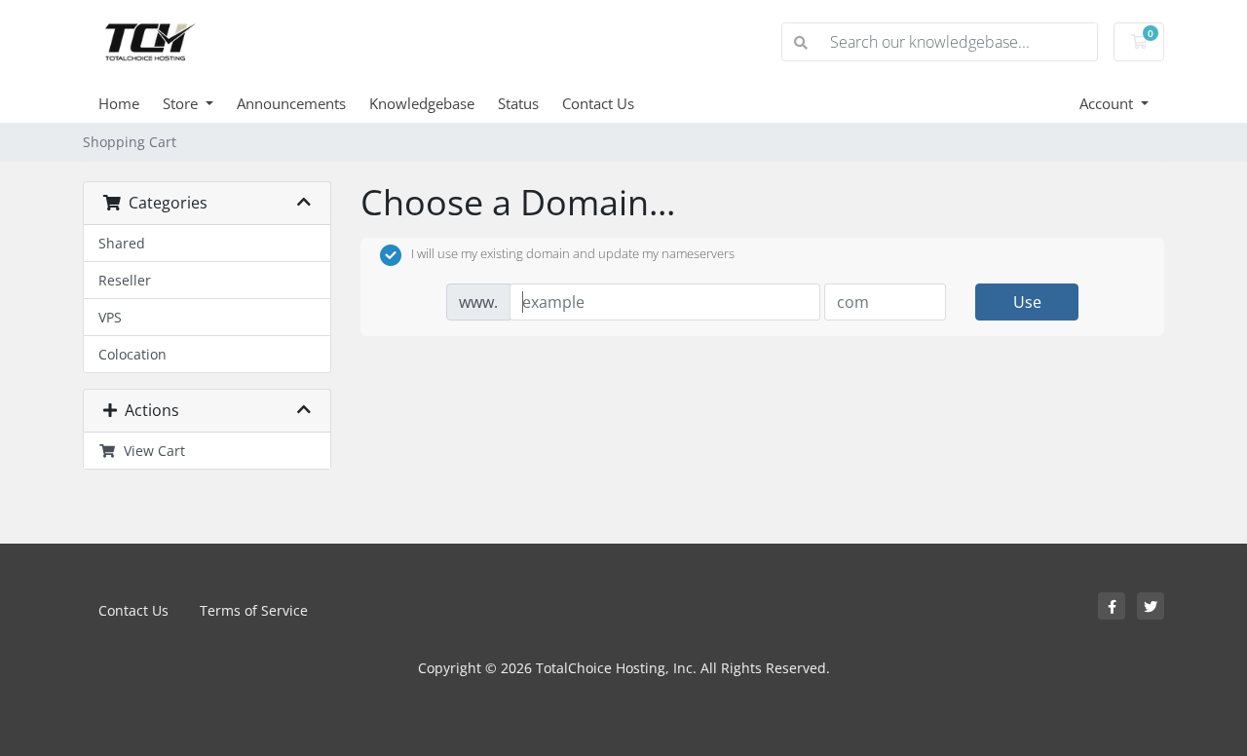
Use (1027, 302)
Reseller (124, 280)
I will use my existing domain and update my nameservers (573, 254)
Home (118, 103)
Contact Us (598, 103)
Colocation (132, 354)
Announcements (291, 103)
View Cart (150, 450)
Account (1108, 103)
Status (518, 103)
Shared (121, 243)
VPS (110, 317)
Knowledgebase (421, 103)
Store (182, 103)
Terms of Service (254, 610)
